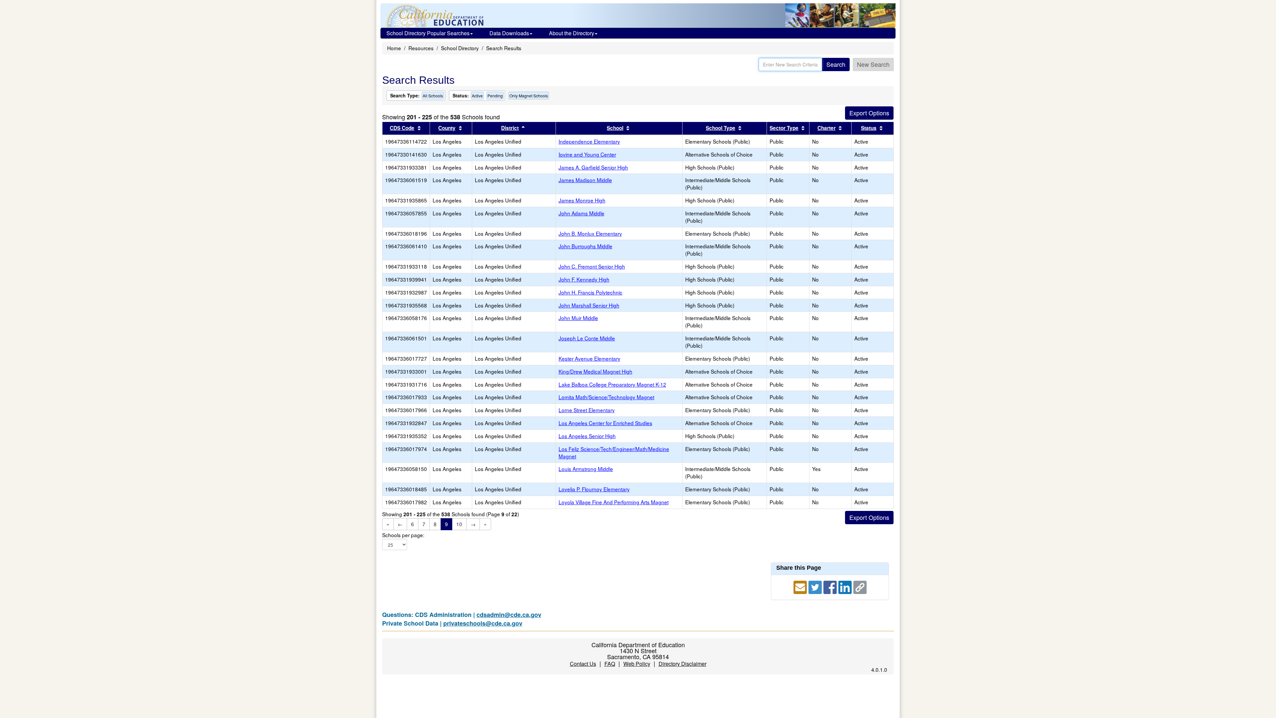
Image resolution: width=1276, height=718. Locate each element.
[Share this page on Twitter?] (815, 586)
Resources (421, 48)
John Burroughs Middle (585, 246)
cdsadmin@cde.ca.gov (509, 614)
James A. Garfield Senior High (593, 167)
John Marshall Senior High (589, 305)
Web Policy (636, 663)
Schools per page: (403, 535)
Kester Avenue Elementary (589, 358)
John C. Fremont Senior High (592, 266)
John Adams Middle (581, 213)
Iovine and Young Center (587, 154)
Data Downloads (509, 33)
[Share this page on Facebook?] (830, 586)
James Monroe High (582, 200)
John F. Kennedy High (584, 279)
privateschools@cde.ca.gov (482, 623)
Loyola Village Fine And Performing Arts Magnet (614, 502)
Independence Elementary (589, 141)
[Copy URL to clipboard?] (860, 586)
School (615, 128)
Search (835, 64)
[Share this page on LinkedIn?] (845, 586)
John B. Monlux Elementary (590, 233)
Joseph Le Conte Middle (587, 338)
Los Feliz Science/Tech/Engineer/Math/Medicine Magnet (614, 452)
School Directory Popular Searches (428, 33)
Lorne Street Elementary (587, 410)
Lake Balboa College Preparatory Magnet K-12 (612, 384)
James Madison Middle (585, 179)
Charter (826, 128)
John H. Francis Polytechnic (590, 292)
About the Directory (571, 33)
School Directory (460, 48)
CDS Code (402, 128)
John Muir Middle (578, 317)
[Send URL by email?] (801, 586)
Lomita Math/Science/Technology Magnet (606, 397)
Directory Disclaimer (682, 663)
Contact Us (583, 663)
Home (394, 48)
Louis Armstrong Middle (586, 468)
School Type (720, 128)
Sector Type (784, 128)
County (447, 128)
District (510, 128)
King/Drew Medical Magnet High (595, 371)
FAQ (609, 663)
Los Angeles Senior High (587, 435)
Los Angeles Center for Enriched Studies (605, 422)
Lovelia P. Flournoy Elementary (594, 489)
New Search (873, 64)
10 (459, 524)
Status (869, 128)
